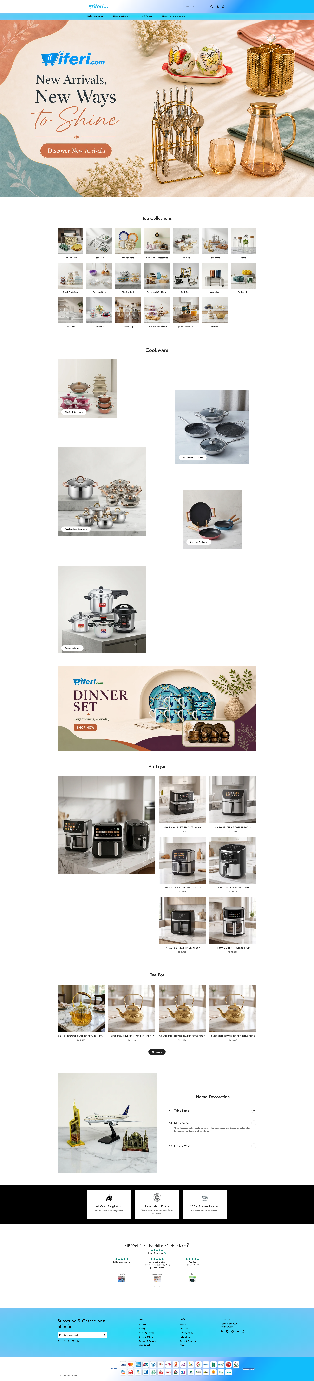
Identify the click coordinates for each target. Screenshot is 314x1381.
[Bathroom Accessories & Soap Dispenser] (157, 241)
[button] (223, 6)
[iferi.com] (98, 6)
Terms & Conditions (188, 1341)
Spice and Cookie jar (157, 292)
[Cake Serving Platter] (157, 310)
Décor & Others (146, 1337)
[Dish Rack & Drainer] (186, 276)
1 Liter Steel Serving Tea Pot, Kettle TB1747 (132, 1036)
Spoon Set (99, 257)
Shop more (157, 1051)
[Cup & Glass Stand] (215, 241)
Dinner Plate (128, 257)
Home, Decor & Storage (172, 16)
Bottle (243, 257)
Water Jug (128, 326)
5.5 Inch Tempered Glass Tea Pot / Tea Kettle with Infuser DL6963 (81, 1036)
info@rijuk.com (227, 1326)
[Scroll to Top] (309, 1367)
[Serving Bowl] (99, 276)
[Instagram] (68, 1341)
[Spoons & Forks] (99, 241)
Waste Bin (215, 292)
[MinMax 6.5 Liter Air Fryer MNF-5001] (182, 920)
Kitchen (142, 1324)
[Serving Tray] (70, 241)
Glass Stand (214, 257)
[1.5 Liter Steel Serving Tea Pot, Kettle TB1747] (182, 1008)
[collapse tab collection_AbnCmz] (253, 1135)
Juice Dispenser (186, 326)
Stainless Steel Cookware (76, 529)
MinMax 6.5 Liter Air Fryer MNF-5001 (182, 947)
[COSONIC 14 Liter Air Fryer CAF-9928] (182, 860)
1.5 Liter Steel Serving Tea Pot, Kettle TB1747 (182, 1036)
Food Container (70, 292)
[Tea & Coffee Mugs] (243, 276)
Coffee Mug (243, 292)
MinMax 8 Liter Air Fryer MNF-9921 (233, 947)
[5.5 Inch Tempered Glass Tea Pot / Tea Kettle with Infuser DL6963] (81, 1008)
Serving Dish (99, 292)
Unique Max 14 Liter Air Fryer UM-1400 (182, 827)
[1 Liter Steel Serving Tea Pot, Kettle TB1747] (131, 1008)
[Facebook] (64, 1341)
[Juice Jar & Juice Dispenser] (186, 310)
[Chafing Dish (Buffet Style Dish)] (128, 276)
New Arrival (144, 1345)
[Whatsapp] (78, 1341)
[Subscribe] (104, 1335)
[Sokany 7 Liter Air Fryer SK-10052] (232, 860)
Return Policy (186, 1337)
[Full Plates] (128, 241)
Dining (142, 1328)
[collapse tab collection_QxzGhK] (253, 1147)
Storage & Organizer (148, 1341)
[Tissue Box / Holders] (186, 241)
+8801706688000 (229, 1323)
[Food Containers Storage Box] (70, 276)
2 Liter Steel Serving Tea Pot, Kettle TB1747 (233, 1036)
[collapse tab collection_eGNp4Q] (253, 1109)
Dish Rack (186, 292)
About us (184, 1328)
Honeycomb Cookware (193, 457)
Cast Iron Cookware (198, 542)
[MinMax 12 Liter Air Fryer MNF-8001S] (232, 799)
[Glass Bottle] (243, 241)
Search (183, 1324)
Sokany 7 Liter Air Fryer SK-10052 (233, 887)
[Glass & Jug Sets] (128, 310)
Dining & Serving (145, 16)
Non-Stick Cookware (74, 411)
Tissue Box (186, 257)
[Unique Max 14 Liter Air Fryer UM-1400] (182, 799)
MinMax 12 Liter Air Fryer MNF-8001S (232, 827)
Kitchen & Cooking (95, 16)
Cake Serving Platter (157, 326)
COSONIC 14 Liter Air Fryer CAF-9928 (182, 887)
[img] (157, 1250)
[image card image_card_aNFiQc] (106, 825)
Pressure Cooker (72, 648)
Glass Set (70, 326)
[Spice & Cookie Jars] (157, 276)
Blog (182, 1345)
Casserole (99, 326)
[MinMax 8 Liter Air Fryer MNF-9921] (232, 920)
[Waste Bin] (215, 276)
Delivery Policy (186, 1332)
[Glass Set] (70, 310)
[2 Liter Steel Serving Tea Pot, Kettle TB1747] (232, 1008)
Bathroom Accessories (157, 257)
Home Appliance (120, 16)
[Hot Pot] (215, 310)
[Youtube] (73, 1341)
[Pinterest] (59, 1341)
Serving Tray (70, 257)
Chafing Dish (128, 292)
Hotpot (214, 326)
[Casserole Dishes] (99, 310)
